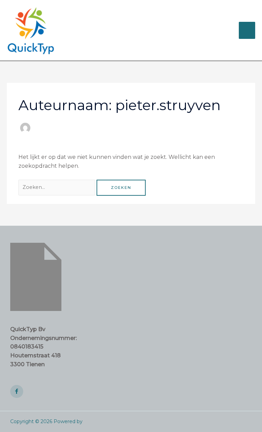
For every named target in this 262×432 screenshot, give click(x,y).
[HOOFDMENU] (247, 30)
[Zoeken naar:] (57, 187)
